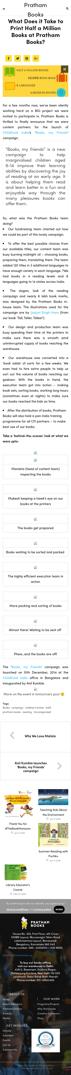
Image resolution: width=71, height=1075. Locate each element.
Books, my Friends (52, 132)
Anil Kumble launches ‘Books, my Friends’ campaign (31, 767)
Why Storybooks (46, 1008)
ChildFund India (16, 132)
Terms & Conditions (27, 1065)
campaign (17, 707)
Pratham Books (35, 5)
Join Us (6, 1045)
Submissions (10, 1049)
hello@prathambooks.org (18, 955)
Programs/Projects (48, 1004)
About (6, 999)
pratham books (12, 712)
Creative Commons (48, 1013)
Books (6, 707)
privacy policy (42, 909)
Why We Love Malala (40, 736)
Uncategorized (42, 712)
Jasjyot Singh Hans (45, 312)
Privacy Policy (46, 1065)
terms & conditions (17, 909)
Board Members (12, 1004)
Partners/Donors (12, 1008)
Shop (40, 1018)
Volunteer (8, 1035)
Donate (7, 1030)
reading (27, 712)
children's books (34, 707)
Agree (59, 909)
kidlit (48, 707)
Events (6, 1040)
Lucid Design (46, 1068)
